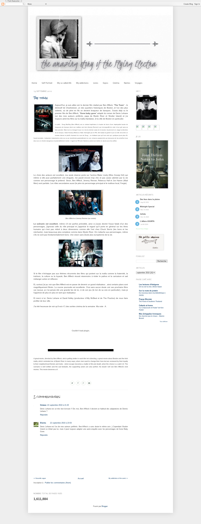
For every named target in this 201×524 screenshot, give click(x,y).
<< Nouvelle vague (40, 478)
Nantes (127, 83)
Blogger (104, 506)
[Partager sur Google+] (83, 383)
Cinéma (116, 83)
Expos (105, 83)
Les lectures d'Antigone (149, 285)
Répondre (44, 415)
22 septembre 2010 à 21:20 (58, 405)
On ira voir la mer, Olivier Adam (150, 287)
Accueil (81, 478)
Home (34, 83)
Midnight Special (147, 207)
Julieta (143, 214)
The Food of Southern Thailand (150, 301)
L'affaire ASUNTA (147, 221)
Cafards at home (146, 305)
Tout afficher (164, 321)
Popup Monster (145, 299)
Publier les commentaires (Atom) (58, 483)
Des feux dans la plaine (150, 199)
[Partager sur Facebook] (78, 383)
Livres (95, 83)
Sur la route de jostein (148, 291)
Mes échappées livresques (150, 314)
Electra (43, 423)
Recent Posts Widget (142, 229)
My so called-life (64, 83)
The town (41, 98)
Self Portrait (47, 83)
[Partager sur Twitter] (72, 383)
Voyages (138, 83)
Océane (43, 405)
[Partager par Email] (89, 383)
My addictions (82, 83)
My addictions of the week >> (118, 478)
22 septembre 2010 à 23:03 (61, 423)
